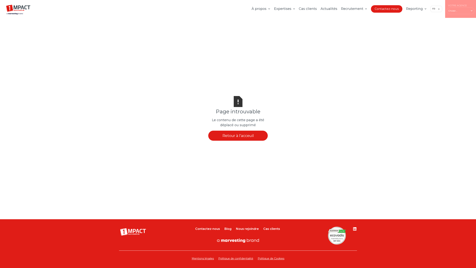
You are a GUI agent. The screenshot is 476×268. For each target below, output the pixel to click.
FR (433, 8)
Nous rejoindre (247, 229)
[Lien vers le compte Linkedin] (355, 229)
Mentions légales (203, 258)
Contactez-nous (387, 9)
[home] (18, 9)
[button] (261, 9)
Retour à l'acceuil (238, 135)
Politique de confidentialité (235, 258)
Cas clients (308, 9)
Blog (227, 229)
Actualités (329, 9)
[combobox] (436, 9)
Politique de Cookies (271, 258)
